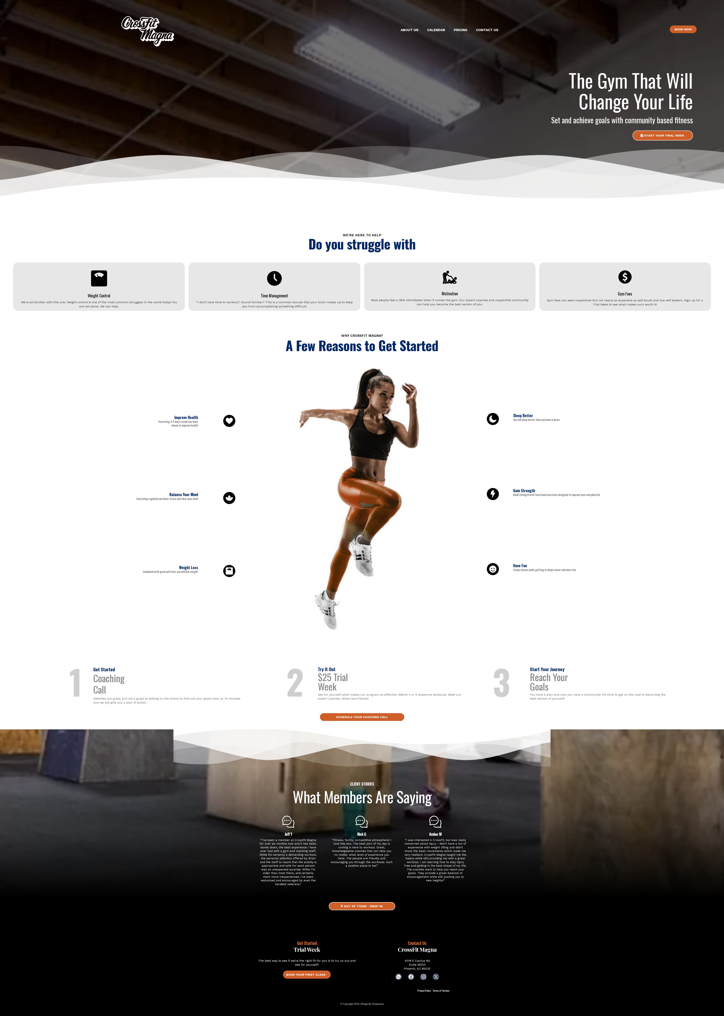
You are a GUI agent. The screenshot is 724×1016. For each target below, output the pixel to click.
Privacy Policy (424, 990)
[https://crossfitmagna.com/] (148, 30)
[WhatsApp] (398, 977)
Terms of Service (441, 990)
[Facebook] (411, 977)
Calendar (436, 30)
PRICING (460, 30)
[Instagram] (423, 977)
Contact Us (487, 30)
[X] (436, 977)
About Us (409, 30)
